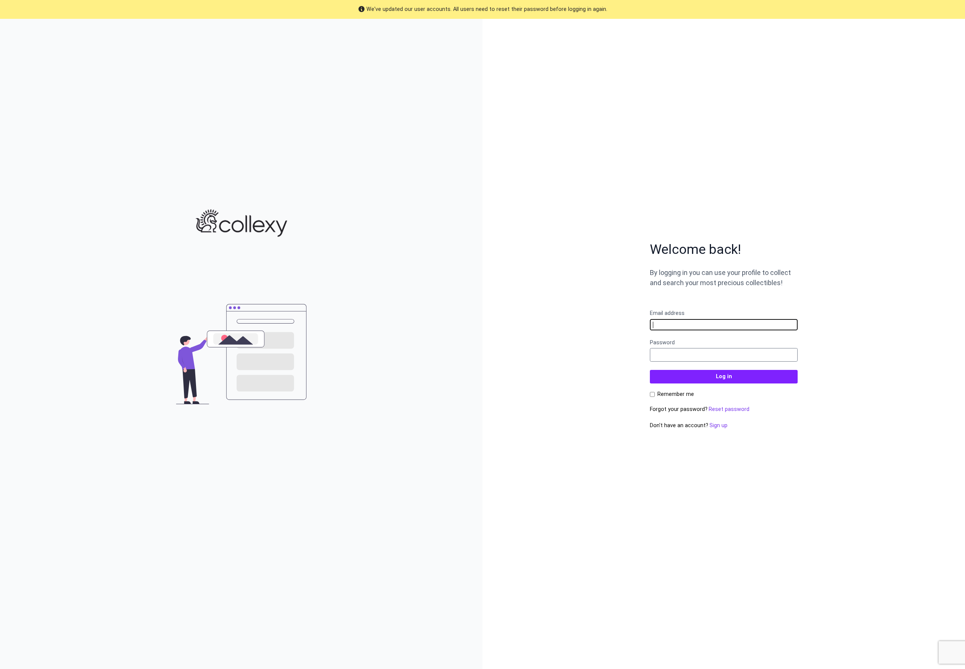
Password (662, 342)
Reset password (729, 409)
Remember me (675, 394)
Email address (667, 313)
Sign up (718, 425)
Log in (724, 376)
